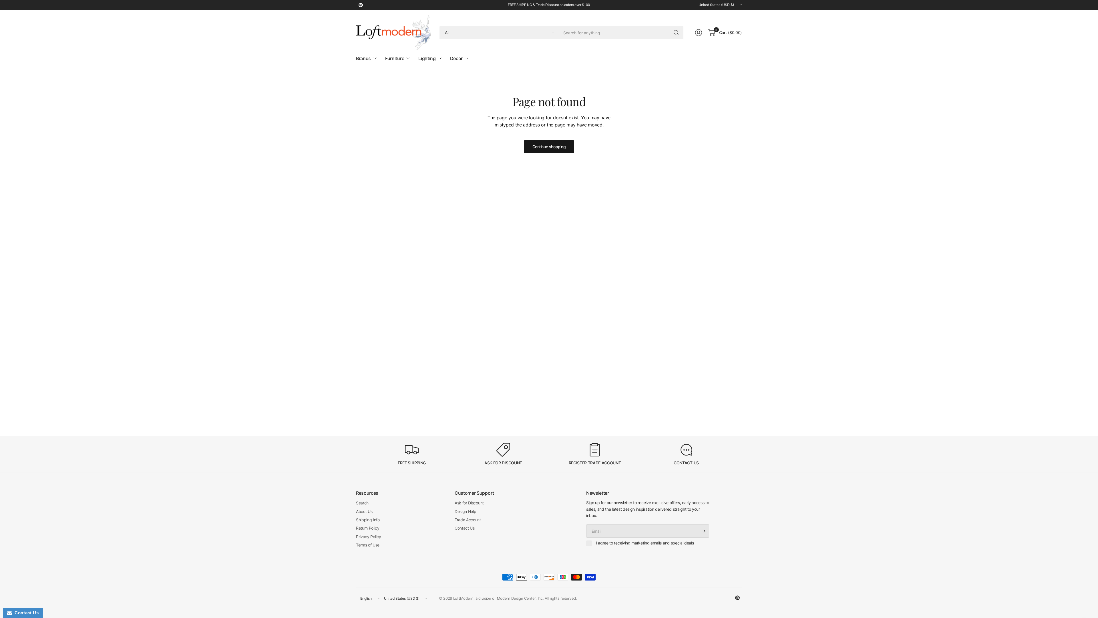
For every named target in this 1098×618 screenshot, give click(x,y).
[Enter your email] (703, 531)
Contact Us (465, 528)
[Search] (676, 32)
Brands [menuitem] (363, 58)
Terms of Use (367, 544)
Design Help (465, 511)
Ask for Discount (469, 502)
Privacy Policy (368, 536)
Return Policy (367, 528)
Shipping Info (368, 519)
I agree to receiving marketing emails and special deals (645, 542)
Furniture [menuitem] (394, 58)
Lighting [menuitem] (426, 58)
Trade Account (468, 519)
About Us (364, 511)
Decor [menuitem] (456, 58)
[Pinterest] (360, 4)
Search (362, 502)
